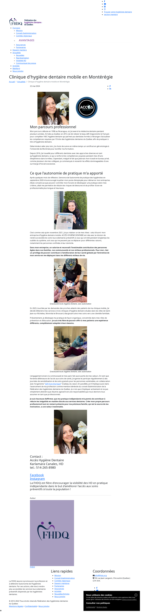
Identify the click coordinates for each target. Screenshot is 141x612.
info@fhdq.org (101, 575)
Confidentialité (31, 606)
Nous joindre (18, 71)
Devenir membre (20, 50)
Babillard (16, 68)
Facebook (37, 475)
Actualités (17, 52)
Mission (19, 30)
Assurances (21, 45)
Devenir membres (61, 583)
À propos (16, 28)
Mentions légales (16, 606)
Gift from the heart (53, 384)
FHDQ (32, 567)
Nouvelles (20, 55)
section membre (111, 14)
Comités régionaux (24, 36)
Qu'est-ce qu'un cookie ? (129, 599)
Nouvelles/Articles (61, 594)
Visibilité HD (21, 60)
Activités (16, 66)
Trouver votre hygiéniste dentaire (118, 12)
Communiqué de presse (26, 63)
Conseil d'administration (26, 33)
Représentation (22, 58)
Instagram (37, 478)
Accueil (12, 81)
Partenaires (21, 47)
